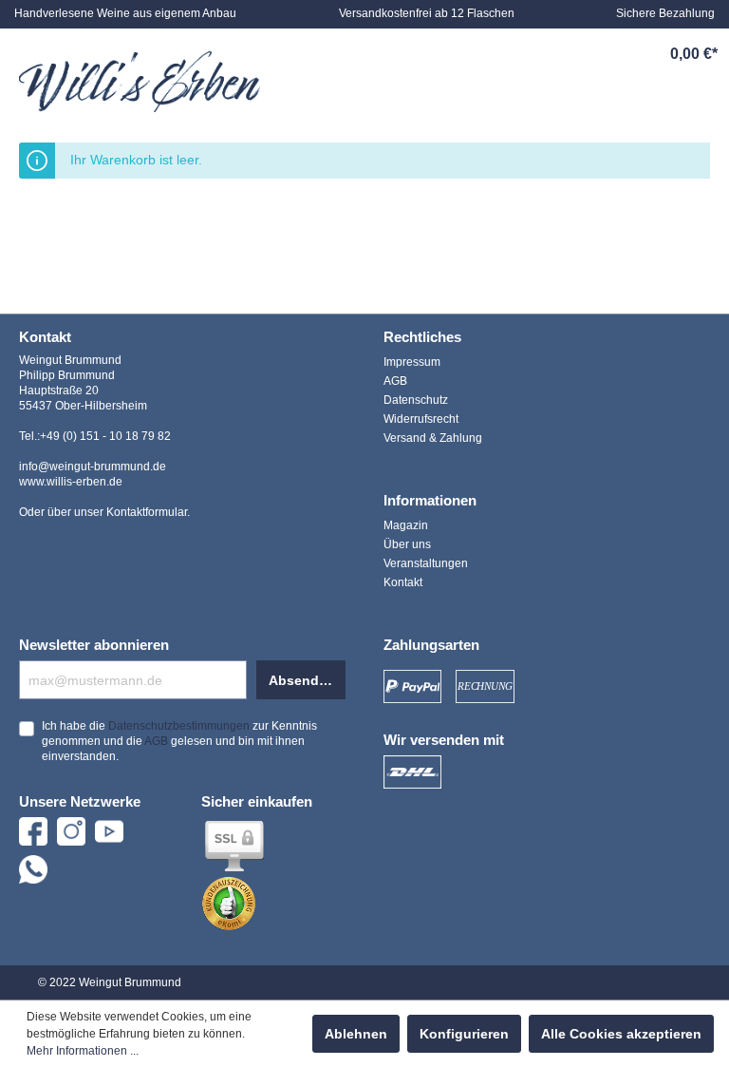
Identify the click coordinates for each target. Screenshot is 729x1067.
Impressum (411, 362)
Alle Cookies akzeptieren (621, 1033)
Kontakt (402, 582)
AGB (395, 381)
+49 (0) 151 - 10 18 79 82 (105, 436)
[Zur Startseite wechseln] (139, 81)
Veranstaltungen (425, 563)
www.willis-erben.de (70, 481)
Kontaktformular (146, 512)
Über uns (407, 544)
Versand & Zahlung (432, 438)
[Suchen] (517, 54)
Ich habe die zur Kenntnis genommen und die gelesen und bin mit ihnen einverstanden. (179, 741)
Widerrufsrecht (420, 419)
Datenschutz (415, 400)
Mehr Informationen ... (83, 1050)
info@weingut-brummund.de (92, 466)
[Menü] (473, 54)
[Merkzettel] (561, 54)
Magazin (405, 525)
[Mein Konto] (604, 54)
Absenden (302, 680)
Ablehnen (356, 1033)
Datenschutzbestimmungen (179, 726)
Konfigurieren (464, 1033)
